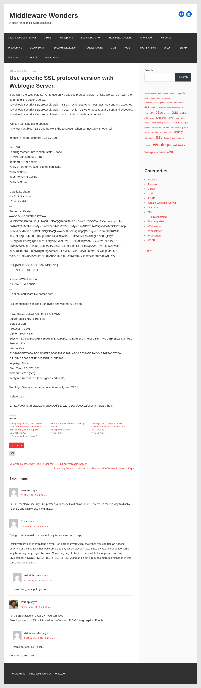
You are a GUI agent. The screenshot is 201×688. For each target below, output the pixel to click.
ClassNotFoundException (154, 103)
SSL (12, 453)
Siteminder (146, 37)
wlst (170, 152)
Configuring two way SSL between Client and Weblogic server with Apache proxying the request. (26, 426)
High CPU (149, 113)
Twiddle (147, 145)
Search (148, 70)
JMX (183, 112)
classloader (165, 98)
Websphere (66, 37)
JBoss (48, 37)
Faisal (33, 71)
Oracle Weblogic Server (22, 37)
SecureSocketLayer (64, 47)
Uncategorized (156, 221)
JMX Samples (148, 47)
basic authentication (152, 98)
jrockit (152, 118)
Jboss (151, 188)
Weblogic (162, 144)
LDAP (171, 118)
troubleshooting (177, 138)
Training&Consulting (120, 37)
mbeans (147, 123)
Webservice (15, 47)
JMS (113, 47)
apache (182, 93)
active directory (150, 93)
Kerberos (166, 37)
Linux (177, 118)
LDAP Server (37, 47)
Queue (147, 132)
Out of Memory (166, 127)
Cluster (169, 103)
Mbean (183, 118)
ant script (173, 93)
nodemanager (180, 122)
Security (13, 57)
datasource (179, 103)
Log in (148, 250)
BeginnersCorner (91, 37)
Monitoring (157, 122)
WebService (179, 145)
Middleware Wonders (43, 15)
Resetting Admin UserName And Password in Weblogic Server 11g (93, 468)
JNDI (146, 118)
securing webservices (161, 132)
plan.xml (177, 127)
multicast (167, 123)
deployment (150, 107)
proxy (185, 127)
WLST (128, 47)
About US (31, 57)
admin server (163, 93)
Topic (166, 138)
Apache (152, 179)
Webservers (52, 57)
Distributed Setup (164, 107)
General (152, 184)
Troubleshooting (93, 47)
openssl (155, 127)
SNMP (183, 47)
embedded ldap (178, 107)
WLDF (167, 47)
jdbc (168, 113)
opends (147, 127)
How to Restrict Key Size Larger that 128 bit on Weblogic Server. (49, 463)
